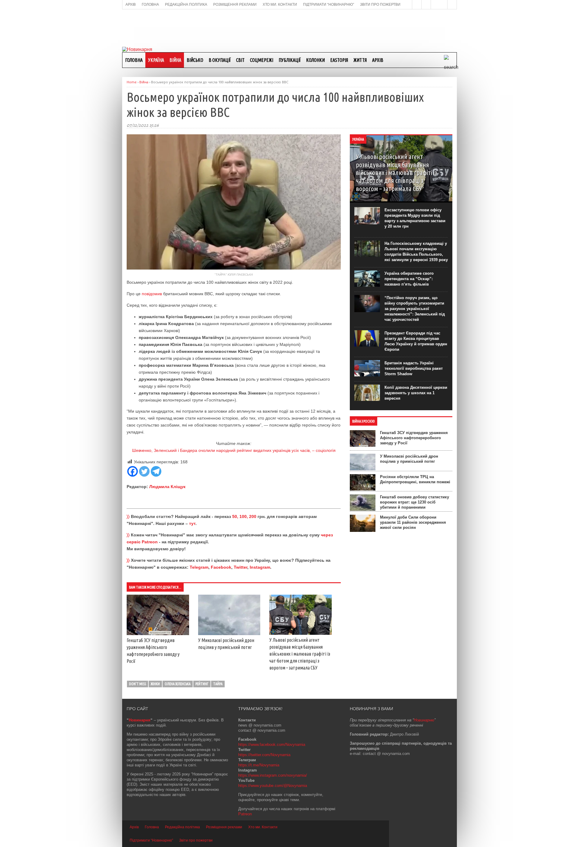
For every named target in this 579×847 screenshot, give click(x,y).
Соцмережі (261, 60)
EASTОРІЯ (339, 60)
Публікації (290, 60)
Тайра (218, 684)
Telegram (199, 567)
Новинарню (424, 720)
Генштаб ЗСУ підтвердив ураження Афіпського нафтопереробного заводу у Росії (414, 437)
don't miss (137, 684)
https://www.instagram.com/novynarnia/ (272, 775)
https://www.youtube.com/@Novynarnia (272, 785)
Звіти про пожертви (196, 840)
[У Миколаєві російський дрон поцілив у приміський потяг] (229, 633)
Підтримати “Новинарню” (151, 840)
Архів (377, 60)
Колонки (315, 60)
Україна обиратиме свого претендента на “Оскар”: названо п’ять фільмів (409, 278)
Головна (134, 60)
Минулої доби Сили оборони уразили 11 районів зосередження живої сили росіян (413, 522)
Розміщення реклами (224, 827)
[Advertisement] (289, 27)
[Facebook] (132, 471)
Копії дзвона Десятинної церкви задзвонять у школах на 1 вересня (415, 393)
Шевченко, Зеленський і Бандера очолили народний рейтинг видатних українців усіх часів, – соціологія (234, 450)
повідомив (152, 293)
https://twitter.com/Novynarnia (264, 755)
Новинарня (139, 720)
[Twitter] (144, 471)
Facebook (221, 567)
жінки (155, 684)
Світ (240, 60)
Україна (156, 60)
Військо (195, 60)
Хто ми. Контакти (262, 827)
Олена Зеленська (178, 684)
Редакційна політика (182, 827)
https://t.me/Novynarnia (258, 765)
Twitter (240, 567)
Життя (360, 60)
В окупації (220, 60)
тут (192, 523)
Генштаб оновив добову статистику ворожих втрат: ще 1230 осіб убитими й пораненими (414, 502)
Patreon (245, 814)
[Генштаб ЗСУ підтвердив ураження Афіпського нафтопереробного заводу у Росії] (158, 633)
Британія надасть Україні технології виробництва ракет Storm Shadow (413, 368)
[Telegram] (156, 471)
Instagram (260, 567)
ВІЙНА (175, 60)
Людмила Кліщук (167, 486)
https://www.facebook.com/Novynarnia (271, 744)
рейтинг (201, 684)
